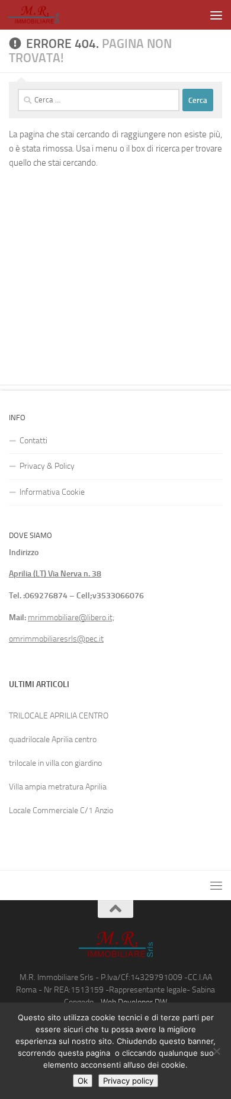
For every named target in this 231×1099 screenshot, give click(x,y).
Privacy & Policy (47, 466)
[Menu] (216, 15)
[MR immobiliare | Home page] (43, 15)
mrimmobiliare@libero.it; (71, 618)
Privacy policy (128, 1080)
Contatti (33, 441)
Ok (83, 1080)
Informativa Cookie (52, 492)
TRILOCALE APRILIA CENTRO (58, 716)
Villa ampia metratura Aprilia (58, 787)
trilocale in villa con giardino (55, 763)
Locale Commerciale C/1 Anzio (61, 810)
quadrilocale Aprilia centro (53, 739)
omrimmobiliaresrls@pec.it (56, 639)
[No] (216, 1051)
